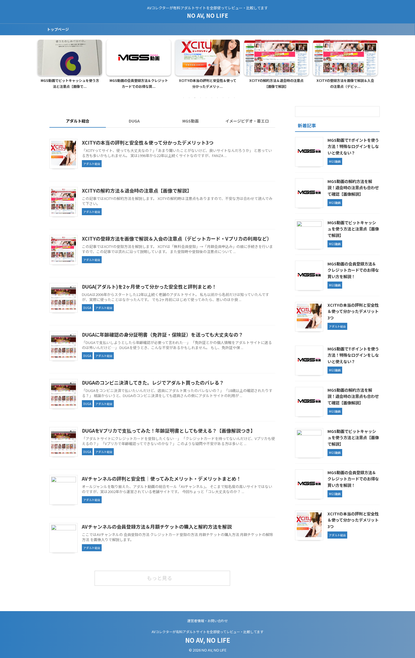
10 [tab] (234, 98)
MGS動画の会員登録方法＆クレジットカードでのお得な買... (139, 83)
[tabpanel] (70, 66)
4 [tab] (200, 98)
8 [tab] (223, 98)
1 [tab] (183, 98)
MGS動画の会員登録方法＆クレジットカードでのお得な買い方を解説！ (353, 270)
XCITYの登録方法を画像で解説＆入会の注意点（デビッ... (345, 83)
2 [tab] (189, 98)
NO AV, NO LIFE (207, 15)
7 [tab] (217, 98)
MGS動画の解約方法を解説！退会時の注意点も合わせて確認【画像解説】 (353, 187)
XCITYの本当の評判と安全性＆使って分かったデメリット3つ (147, 142)
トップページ (58, 29)
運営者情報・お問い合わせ (207, 620)
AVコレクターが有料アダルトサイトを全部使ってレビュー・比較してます (207, 631)
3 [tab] (195, 98)
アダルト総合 (77, 121)
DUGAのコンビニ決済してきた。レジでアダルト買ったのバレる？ (153, 382)
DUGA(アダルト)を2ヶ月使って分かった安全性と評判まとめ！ (149, 286)
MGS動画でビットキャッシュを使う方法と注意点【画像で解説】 (353, 228)
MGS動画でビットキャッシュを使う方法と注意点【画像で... (70, 83)
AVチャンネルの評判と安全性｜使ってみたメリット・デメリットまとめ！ (161, 478)
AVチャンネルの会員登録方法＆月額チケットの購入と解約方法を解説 (157, 526)
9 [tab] (228, 98)
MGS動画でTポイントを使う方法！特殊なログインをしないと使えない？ (353, 146)
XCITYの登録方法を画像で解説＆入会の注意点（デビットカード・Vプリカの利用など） (177, 238)
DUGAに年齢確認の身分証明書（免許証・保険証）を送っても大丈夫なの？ (162, 334)
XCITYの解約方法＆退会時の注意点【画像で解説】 (276, 83)
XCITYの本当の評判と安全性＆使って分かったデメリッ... (207, 83)
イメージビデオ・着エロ (247, 121)
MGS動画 (190, 121)
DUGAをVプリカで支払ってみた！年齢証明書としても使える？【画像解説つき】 (168, 430)
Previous (43, 63)
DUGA (134, 121)
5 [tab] (206, 98)
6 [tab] (212, 98)
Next (372, 63)
